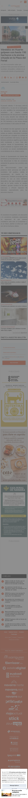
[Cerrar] (27, 789)
